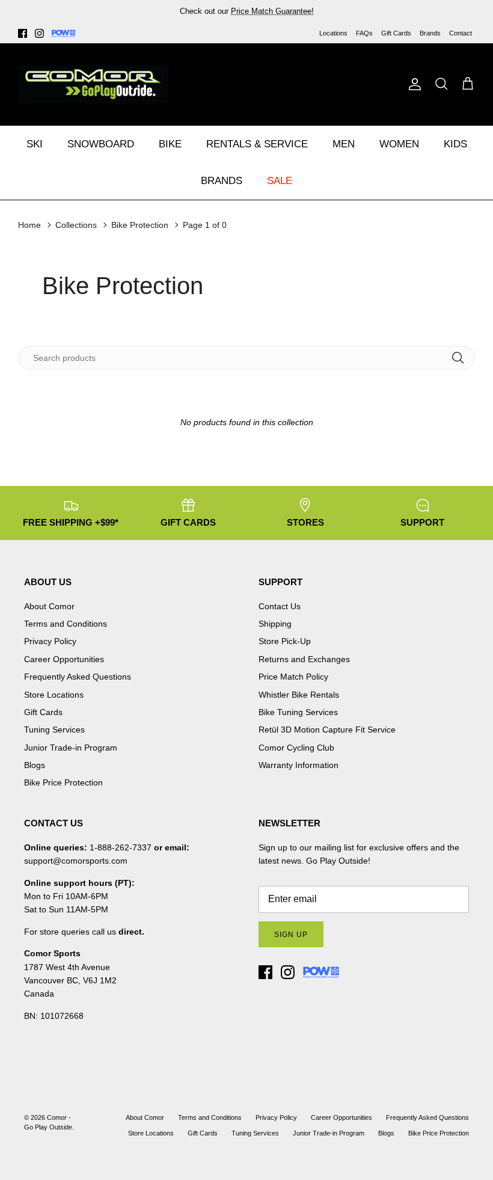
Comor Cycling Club (296, 747)
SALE (279, 180)
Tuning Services (307, 15)
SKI (34, 144)
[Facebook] (22, 33)
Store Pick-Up (285, 641)
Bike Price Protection (63, 782)
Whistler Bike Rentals (299, 694)
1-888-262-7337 (121, 847)
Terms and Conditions (65, 623)
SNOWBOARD (100, 144)
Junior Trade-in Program (70, 747)
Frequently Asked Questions (77, 676)
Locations (333, 33)
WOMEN (399, 144)
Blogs (34, 765)
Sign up (291, 934)
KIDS (455, 144)
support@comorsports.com (75, 860)
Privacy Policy (50, 641)
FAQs (364, 33)
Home (29, 225)
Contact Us (280, 606)
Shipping (275, 623)
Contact (460, 33)
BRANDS (221, 180)
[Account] (412, 84)
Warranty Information (298, 765)
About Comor (49, 606)
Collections (76, 225)
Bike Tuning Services (298, 712)
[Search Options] (462, 358)
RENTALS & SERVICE (257, 144)
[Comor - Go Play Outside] (93, 84)
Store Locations (54, 694)
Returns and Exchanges (304, 659)
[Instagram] (39, 33)
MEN (343, 144)
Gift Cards (396, 33)
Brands (430, 33)
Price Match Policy (293, 676)
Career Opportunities (64, 659)
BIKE (170, 144)
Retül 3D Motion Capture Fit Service (327, 729)
